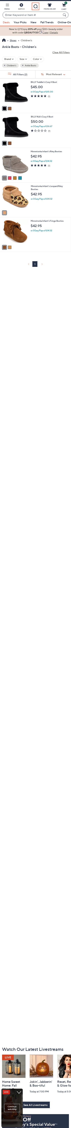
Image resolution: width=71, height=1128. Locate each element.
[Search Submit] (65, 15)
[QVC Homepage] (4, 41)
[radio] (4, 108)
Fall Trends (47, 22)
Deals (6, 22)
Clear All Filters (61, 52)
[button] (7, 7)
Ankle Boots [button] (30, 65)
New (33, 22)
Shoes (13, 40)
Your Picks (20, 22)
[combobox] (32, 15)
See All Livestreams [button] (35, 1105)
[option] (35, 30)
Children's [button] (11, 65)
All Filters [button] (20, 74)
